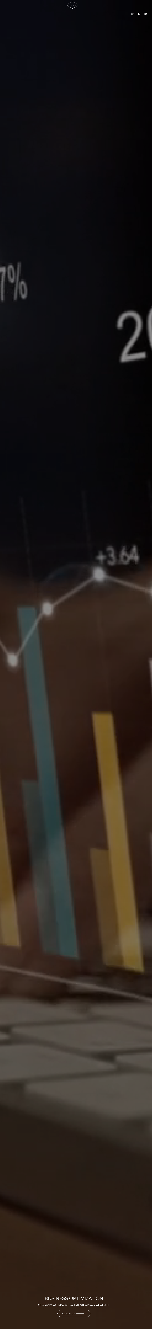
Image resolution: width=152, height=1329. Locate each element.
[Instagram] (132, 14)
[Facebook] (139, 14)
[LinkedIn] (145, 14)
